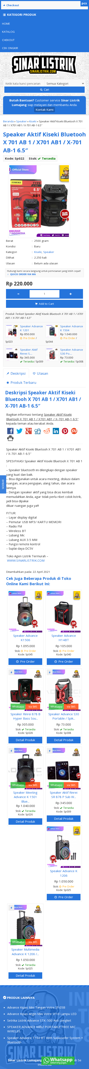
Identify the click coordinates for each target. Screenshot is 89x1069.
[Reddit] (47, 432)
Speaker (21, 121)
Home (6, 23)
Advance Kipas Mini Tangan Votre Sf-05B (36, 1007)
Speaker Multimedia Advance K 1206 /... (25, 951)
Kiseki (32, 121)
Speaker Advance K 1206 (63, 873)
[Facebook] (10, 432)
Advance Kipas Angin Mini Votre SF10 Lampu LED (42, 1014)
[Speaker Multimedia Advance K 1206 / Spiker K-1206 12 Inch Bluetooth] (25, 925)
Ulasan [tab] (42, 373)
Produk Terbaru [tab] (23, 382)
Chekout (8, 40)
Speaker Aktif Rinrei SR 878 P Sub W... (63, 794)
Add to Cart (46, 304)
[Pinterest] (65, 432)
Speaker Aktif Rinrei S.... (28, 351)
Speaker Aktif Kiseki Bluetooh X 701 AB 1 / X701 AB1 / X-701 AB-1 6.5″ (44, 142)
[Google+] (28, 432)
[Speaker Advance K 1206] (64, 847)
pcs (84, 3)
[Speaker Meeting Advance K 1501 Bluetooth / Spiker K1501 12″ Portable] (25, 768)
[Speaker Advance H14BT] (64, 611)
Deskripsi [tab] (18, 373)
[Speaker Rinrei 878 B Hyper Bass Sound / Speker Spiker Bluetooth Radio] (25, 690)
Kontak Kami (44, 109)
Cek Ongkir (10, 48)
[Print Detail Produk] (10, 439)
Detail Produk (25, 740)
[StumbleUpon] (74, 432)
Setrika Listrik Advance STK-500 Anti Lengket (39, 1020)
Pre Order (27, 661)
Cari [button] (46, 89)
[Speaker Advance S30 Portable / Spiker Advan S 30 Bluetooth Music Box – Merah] (64, 690)
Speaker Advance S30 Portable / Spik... (63, 716)
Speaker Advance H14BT (64, 637)
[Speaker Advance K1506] (25, 611)
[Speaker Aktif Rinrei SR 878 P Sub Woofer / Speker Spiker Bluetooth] (64, 768)
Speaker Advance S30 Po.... (71, 351)
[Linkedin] (56, 432)
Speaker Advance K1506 (25, 637)
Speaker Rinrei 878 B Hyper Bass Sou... (25, 716)
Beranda (8, 121)
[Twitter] (19, 432)
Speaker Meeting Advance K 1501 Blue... (25, 796)
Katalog (8, 32)
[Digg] (38, 432)
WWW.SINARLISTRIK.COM (25, 560)
